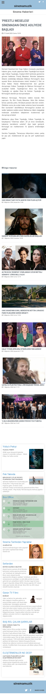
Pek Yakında (9, 474)
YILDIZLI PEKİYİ (8, 450)
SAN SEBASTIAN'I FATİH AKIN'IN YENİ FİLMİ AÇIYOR (21, 200)
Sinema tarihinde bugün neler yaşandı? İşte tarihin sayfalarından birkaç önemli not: (15, 550)
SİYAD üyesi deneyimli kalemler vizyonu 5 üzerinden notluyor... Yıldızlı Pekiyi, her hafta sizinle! (15, 454)
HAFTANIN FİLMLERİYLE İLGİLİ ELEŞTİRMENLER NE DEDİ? (14, 657)
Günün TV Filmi (10, 592)
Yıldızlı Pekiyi (10, 446)
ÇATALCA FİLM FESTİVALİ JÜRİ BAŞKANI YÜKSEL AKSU (23, 385)
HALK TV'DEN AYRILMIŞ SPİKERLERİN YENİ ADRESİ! (21, 349)
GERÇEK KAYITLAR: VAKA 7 (22, 529)
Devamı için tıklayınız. (23, 536)
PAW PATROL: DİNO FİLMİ (21, 522)
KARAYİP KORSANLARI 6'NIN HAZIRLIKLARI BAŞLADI (22, 236)
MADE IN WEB (39, 690)
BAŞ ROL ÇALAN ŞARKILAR (17, 621)
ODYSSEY (16, 508)
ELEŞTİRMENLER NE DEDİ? (17, 652)
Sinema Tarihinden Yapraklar (17, 542)
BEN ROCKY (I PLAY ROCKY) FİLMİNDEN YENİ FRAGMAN (13, 478)
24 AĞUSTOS (7, 545)
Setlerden (8, 563)
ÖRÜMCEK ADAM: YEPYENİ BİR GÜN (25, 501)
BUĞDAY (6, 596)
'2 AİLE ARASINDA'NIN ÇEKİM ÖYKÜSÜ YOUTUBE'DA (22, 421)
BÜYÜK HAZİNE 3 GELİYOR (12, 567)
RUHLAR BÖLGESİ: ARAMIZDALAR (24, 515)
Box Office (8, 497)
